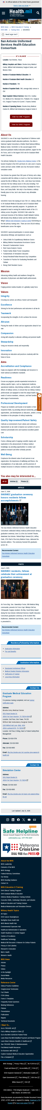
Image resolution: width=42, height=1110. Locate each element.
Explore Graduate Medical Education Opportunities (17, 1054)
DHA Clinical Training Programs (11, 890)
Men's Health (5, 952)
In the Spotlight (6, 972)
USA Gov (34, 1077)
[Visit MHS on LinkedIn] (13, 820)
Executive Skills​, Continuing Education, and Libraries (18, 900)
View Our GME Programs (21, 117)
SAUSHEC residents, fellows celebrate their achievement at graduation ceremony (16, 574)
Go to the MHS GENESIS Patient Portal (14, 1035)
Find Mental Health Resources (10, 1047)
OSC (26, 1082)
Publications (5, 1015)
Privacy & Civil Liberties (8, 946)
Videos (3, 969)
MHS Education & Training (12, 887)
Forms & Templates (7, 999)
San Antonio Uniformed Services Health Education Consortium (18, 554)
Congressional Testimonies (9, 989)
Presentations (5, 1011)
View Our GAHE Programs (21, 124)
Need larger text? (11, 34)
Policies (3, 1008)
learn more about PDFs (24, 1103)
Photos (3, 966)
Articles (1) (13, 481)
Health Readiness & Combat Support (13, 933)
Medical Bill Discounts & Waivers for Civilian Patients (18, 942)
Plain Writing (23, 1077)
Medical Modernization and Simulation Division (16, 906)
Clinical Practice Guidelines (10, 986)
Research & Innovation (8, 949)
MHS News (5, 959)
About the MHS (7, 861)
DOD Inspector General (11, 1073)
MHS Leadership (6, 864)
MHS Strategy (5, 870)
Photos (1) (24, 481)
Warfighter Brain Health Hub (10, 920)
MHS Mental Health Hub (9, 923)
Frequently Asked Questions (10, 1002)
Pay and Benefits (10, 651)
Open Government (9, 1077)
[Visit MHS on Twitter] (23, 820)
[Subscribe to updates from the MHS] (34, 820)
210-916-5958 (14, 743)
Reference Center (8, 982)
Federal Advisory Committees (10, 874)
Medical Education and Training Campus (14, 903)
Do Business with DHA (8, 1051)
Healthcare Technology (8, 939)
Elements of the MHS (8, 867)
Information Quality (29, 1073)
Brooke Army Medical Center (26, 161)
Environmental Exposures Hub (11, 926)
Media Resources (6, 978)
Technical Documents (8, 1021)
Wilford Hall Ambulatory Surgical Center (18, 221)
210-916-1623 (12, 785)
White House (16, 1082)
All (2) (4, 481)
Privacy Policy (19, 1064)
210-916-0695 (10, 748)
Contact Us (4, 883)
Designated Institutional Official (15, 668)
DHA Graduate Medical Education (12, 894)
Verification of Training (12, 674)
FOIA (33, 1068)
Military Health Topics (10, 910)
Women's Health (6, 955)
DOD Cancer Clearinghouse (10, 917)
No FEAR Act (32, 1064)
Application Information (12, 649)
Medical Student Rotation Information (17, 671)
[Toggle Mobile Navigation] (3, 13)
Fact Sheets (5, 992)
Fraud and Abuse (9, 1068)
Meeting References (7, 1005)
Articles (3, 962)
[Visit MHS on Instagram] (7, 820)
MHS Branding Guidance (9, 880)
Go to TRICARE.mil (7, 1028)
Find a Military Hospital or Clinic (11, 1031)
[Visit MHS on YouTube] (29, 820)
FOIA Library (5, 995)
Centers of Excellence (8, 936)
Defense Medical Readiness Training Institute (15, 897)
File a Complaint (6, 1057)
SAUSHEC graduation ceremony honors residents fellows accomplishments (17, 497)
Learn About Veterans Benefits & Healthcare (15, 1041)
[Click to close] (39, 395)
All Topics (4, 914)
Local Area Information (12, 677)
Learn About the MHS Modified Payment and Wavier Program (21, 1038)
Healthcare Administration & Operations (13, 930)
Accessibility (23, 1068)
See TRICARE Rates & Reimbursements (14, 1044)
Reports (3, 1018)
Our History (4, 877)
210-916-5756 (12, 738)
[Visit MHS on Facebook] (18, 820)
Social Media (5, 975)
